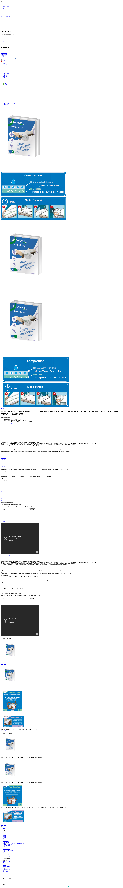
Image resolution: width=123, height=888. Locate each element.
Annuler (2, 54)
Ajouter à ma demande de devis (7, 423)
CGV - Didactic (6, 871)
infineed (4, 835)
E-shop (4, 851)
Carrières (5, 853)
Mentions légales (6, 869)
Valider (5, 54)
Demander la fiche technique (6, 425)
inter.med (5, 836)
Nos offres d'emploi (7, 856)
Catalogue (5, 7)
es (3, 21)
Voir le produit (3, 664)
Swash (4, 838)
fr (3, 18)
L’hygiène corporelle (7, 845)
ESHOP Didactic (6, 866)
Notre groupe (5, 831)
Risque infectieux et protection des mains (11, 847)
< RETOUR (3, 408)
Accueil (4, 5)
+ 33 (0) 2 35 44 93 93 (5, 16)
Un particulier (3, 55)
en (3, 19)
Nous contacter (4, 828)
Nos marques (5, 833)
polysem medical (6, 861)
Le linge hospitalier (7, 846)
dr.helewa (5, 839)
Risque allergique (6, 849)
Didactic (4, 11)
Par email (13, 16)
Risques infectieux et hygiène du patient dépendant (13, 843)
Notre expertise (6, 842)
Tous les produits (6, 102)
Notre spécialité (6, 6)
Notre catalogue (6, 841)
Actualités (5, 10)
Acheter (15, 423)
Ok (68, 886)
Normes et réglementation (8, 850)
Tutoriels (5, 8)
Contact (4, 12)
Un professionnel (4, 53)
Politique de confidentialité (8, 870)
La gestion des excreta (7, 844)
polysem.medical (6, 834)
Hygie (4, 837)
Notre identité (6, 854)
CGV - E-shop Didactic (8, 873)
